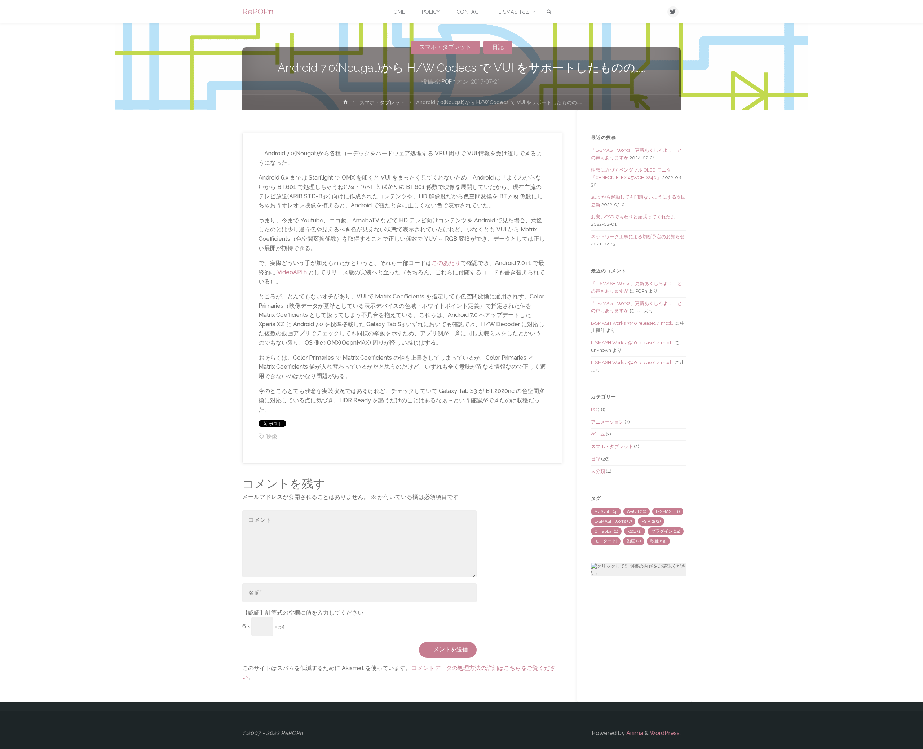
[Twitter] (673, 12)
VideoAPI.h (292, 272)
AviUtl (636, 511)
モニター (606, 541)
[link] (549, 12)
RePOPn (258, 11)
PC (594, 409)
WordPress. (665, 733)
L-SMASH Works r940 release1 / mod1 (632, 323)
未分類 (598, 471)
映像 (271, 436)
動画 (634, 541)
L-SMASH (668, 511)
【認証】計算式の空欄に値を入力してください (302, 612)
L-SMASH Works (613, 521)
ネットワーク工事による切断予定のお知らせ (638, 236)
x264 (634, 531)
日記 (498, 47)
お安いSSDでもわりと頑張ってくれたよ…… (635, 217)
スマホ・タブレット (445, 47)
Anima (634, 733)
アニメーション (607, 422)
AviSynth (606, 511)
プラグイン (665, 531)
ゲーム (598, 434)
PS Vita (651, 521)
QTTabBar (606, 531)
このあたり (446, 263)
